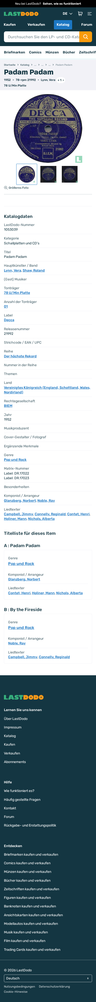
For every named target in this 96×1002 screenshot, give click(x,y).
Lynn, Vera (48, 80)
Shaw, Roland (34, 270)
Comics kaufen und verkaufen (27, 863)
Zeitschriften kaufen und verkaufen (31, 889)
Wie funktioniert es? (19, 791)
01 (6, 306)
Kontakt (10, 808)
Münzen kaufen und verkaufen (27, 872)
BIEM (8, 406)
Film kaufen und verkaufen (24, 941)
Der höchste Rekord (20, 356)
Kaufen (10, 25)
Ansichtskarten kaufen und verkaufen (33, 915)
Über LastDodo (16, 719)
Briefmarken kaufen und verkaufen (31, 854)
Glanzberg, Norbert (20, 501)
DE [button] (65, 14)
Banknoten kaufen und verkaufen (30, 906)
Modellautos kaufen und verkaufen (31, 924)
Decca (9, 320)
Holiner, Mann (15, 519)
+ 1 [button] (60, 80)
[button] (80, 13)
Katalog (63, 25)
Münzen (52, 52)
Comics (35, 52)
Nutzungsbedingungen (19, 986)
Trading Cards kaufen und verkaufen (32, 950)
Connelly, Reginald (50, 514)
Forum (86, 25)
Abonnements (15, 762)
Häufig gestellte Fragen (22, 800)
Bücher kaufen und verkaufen (27, 880)
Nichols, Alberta (41, 519)
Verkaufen (36, 25)
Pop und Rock (15, 460)
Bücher (69, 52)
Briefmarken (14, 52)
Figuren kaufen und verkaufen (27, 898)
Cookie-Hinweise (16, 991)
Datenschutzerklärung (54, 986)
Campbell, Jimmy (18, 514)
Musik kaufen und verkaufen (26, 932)
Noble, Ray (46, 501)
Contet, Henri (78, 514)
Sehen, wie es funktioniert (62, 3)
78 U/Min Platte (15, 85)
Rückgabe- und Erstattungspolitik (30, 825)
